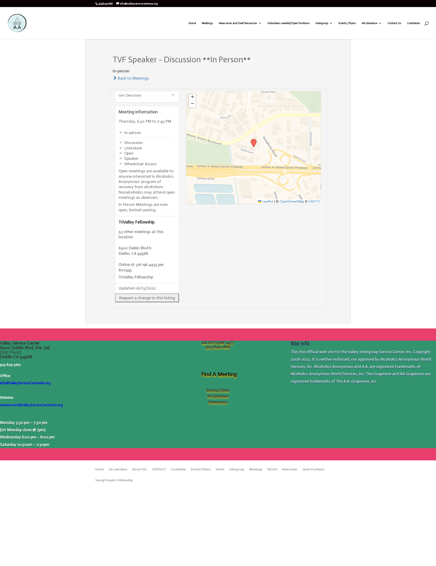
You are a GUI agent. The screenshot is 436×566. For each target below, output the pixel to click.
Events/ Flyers (217, 390)
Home (192, 23)
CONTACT (159, 469)
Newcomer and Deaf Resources (238, 23)
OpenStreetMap (292, 201)
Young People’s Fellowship (114, 480)
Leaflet (267, 201)
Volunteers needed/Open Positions (289, 23)
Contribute (413, 23)
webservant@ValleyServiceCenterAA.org (31, 405)
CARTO (314, 201)
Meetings (207, 23)
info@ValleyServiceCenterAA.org (25, 383)
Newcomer (289, 469)
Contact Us (394, 23)
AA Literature (369, 23)
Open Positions (313, 469)
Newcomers (217, 402)
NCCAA (272, 469)
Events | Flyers (347, 23)
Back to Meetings (133, 78)
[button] (147, 298)
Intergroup (322, 23)
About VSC (139, 469)
